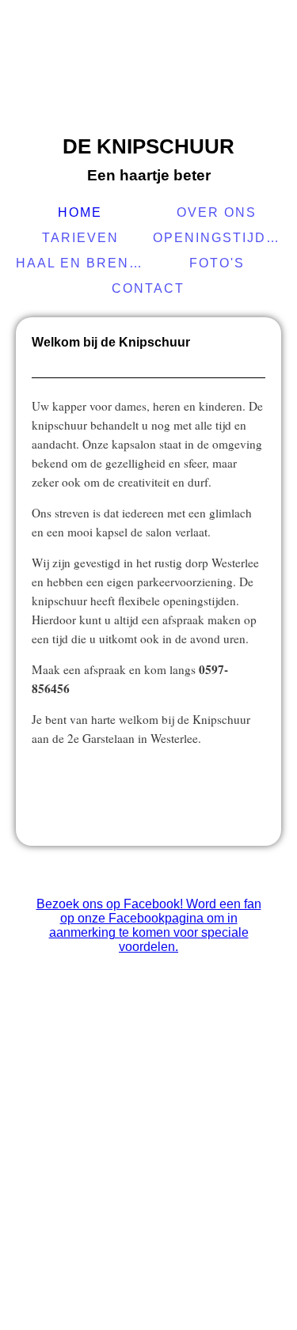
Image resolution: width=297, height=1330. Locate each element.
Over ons (217, 212)
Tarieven (80, 237)
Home (80, 212)
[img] (148, 67)
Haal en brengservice (82, 263)
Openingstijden (219, 237)
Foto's (217, 263)
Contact (148, 288)
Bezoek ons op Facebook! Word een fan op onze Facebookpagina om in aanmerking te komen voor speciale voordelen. (148, 925)
